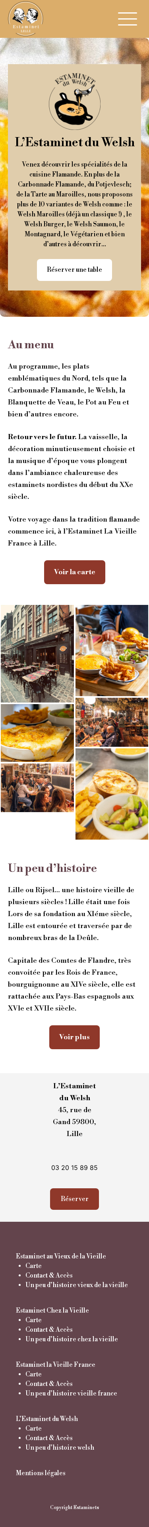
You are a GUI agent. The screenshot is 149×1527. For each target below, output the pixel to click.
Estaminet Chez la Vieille (52, 1311)
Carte (33, 1266)
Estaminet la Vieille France (55, 1365)
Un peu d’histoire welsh (59, 1448)
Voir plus (74, 1037)
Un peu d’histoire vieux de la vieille (76, 1285)
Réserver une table (74, 270)
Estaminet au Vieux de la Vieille (61, 1256)
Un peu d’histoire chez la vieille (71, 1339)
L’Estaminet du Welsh (47, 1419)
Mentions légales (41, 1473)
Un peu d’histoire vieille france (71, 1393)
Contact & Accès (49, 1276)
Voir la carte (74, 572)
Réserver (75, 1199)
